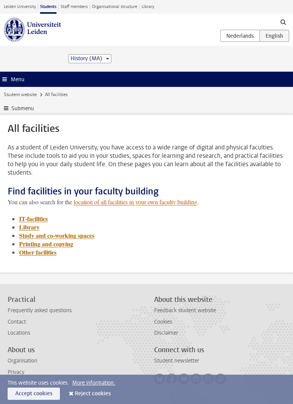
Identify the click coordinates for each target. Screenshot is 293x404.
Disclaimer (166, 333)
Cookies (163, 321)
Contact (17, 321)
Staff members (74, 7)
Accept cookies (33, 393)
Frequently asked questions (40, 310)
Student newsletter (176, 360)
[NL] (240, 36)
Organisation (22, 360)
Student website (20, 94)
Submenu (22, 108)
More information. (93, 382)
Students (48, 7)
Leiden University (20, 7)
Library (148, 7)
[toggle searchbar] (283, 22)
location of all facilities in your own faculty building (135, 202)
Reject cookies (93, 393)
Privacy (16, 372)
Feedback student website (185, 310)
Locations (19, 333)
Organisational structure (114, 7)
